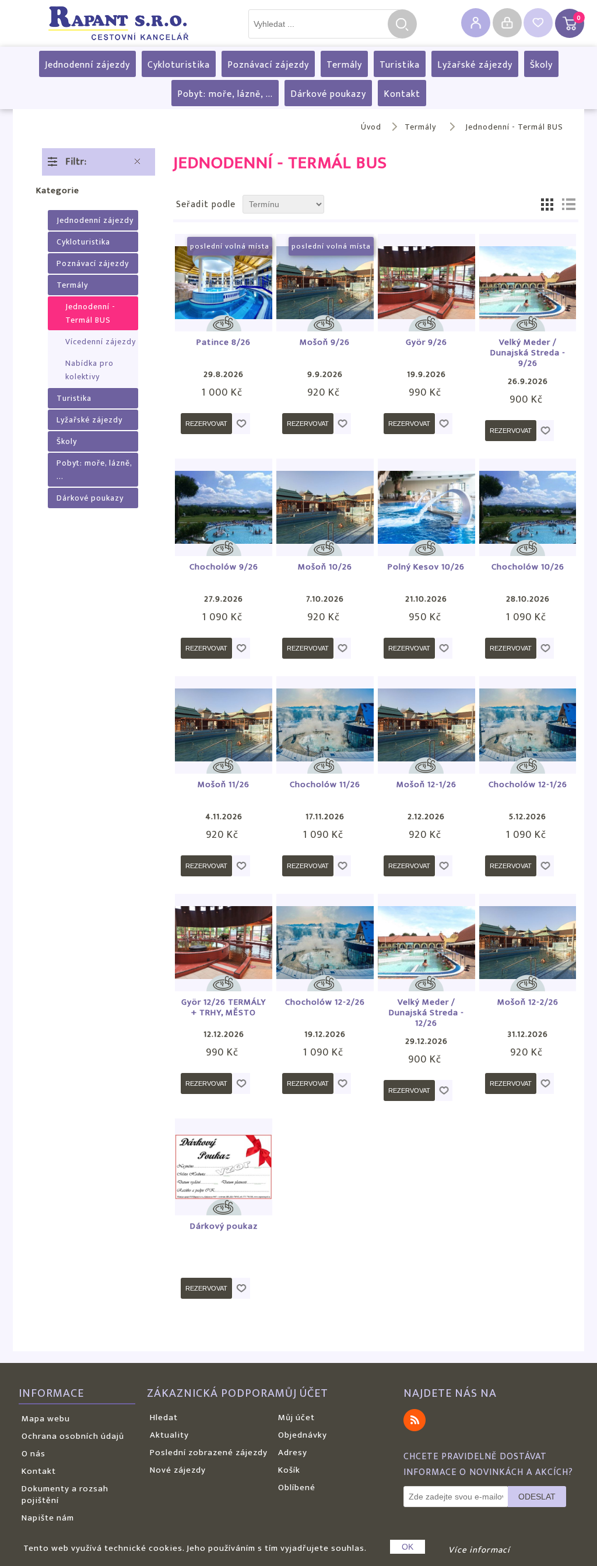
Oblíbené (296, 1487)
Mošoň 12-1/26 (426, 784)
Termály (344, 65)
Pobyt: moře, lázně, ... (225, 94)
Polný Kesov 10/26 (426, 567)
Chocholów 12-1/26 (528, 784)
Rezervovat (206, 423)
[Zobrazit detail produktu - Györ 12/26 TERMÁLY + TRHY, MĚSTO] (223, 942)
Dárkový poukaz (224, 1226)
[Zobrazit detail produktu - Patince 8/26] (223, 282)
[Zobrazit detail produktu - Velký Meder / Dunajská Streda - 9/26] (528, 282)
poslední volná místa (229, 246)
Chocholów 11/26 (325, 784)
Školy (541, 65)
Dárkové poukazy (328, 94)
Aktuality (169, 1435)
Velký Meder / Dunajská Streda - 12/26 (426, 1013)
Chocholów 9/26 (223, 567)
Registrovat (475, 22)
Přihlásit (507, 22)
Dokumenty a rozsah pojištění (65, 1494)
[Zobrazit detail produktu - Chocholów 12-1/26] (528, 725)
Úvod (371, 127)
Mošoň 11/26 (224, 784)
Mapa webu (46, 1418)
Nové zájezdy (178, 1470)
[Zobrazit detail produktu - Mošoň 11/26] (223, 725)
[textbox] (324, 24)
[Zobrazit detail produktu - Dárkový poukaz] (223, 1167)
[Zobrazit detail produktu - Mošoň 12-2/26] (528, 942)
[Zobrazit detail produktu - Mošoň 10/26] (325, 507)
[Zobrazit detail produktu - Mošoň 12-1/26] (426, 725)
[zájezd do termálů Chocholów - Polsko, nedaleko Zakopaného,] (223, 507)
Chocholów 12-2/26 (325, 1002)
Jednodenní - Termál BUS (90, 313)
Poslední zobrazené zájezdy (209, 1452)
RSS (414, 1420)
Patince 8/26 (223, 342)
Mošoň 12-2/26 (528, 1002)
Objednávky (302, 1435)
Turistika (400, 65)
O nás (33, 1453)
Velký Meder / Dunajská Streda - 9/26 (528, 353)
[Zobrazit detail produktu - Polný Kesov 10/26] (426, 507)
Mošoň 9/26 (325, 342)
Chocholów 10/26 (527, 567)
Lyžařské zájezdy (474, 65)
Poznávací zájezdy (268, 65)
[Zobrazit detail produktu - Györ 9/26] (426, 282)
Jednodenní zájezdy (87, 65)
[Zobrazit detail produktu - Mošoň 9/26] (325, 282)
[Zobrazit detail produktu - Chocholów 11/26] (325, 725)
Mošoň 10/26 (325, 567)
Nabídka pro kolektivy (89, 369)
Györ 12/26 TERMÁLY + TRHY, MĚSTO (223, 1007)
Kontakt (402, 94)
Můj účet (296, 1417)
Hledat (402, 24)
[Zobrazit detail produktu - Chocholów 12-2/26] (325, 942)
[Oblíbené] (538, 22)
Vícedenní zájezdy (100, 341)
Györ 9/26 (426, 342)
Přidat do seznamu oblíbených (241, 423)
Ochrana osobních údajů (73, 1436)
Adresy (292, 1452)
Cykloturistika (179, 65)
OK (407, 1546)
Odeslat (537, 1496)
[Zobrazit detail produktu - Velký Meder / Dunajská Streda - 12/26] (426, 942)
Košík (289, 1470)
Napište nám (48, 1518)
